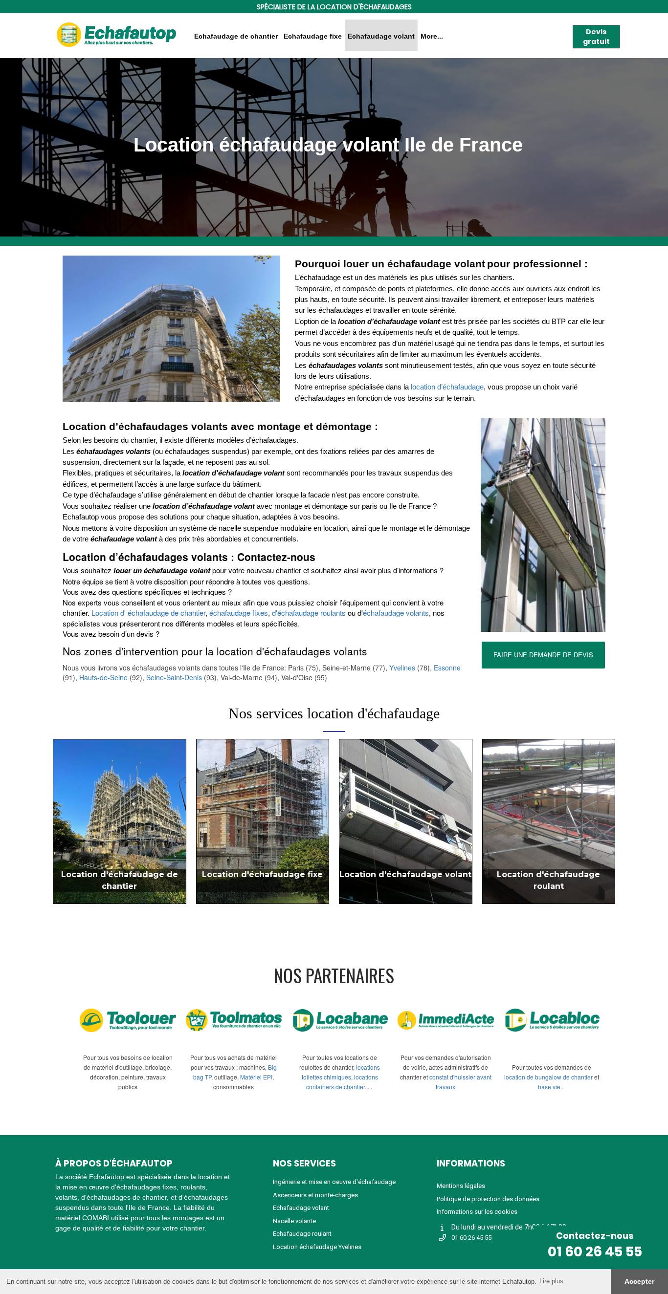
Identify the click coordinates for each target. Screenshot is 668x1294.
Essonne (447, 667)
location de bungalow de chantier (548, 1077)
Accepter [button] (639, 1281)
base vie (549, 1086)
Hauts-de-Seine (103, 677)
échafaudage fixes (238, 612)
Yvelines (403, 667)
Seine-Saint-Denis (174, 677)
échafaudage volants (396, 612)
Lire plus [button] (551, 1281)
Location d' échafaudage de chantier (148, 612)
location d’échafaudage (447, 387)
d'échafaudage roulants (309, 612)
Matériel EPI (256, 1077)
